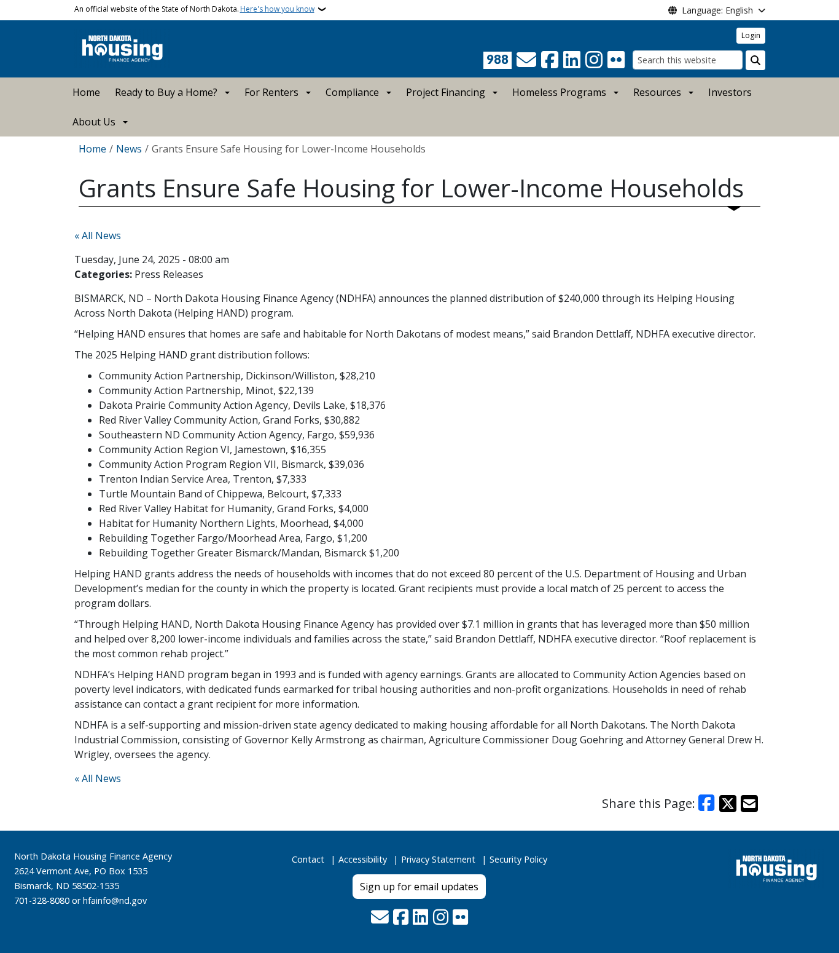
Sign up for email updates (419, 886)
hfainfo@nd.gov (115, 900)
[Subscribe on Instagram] (594, 60)
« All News (97, 235)
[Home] (122, 48)
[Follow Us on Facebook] (549, 60)
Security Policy (518, 859)
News (129, 149)
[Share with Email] (749, 803)
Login (750, 35)
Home (86, 92)
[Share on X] (728, 803)
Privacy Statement (438, 859)
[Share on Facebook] (707, 803)
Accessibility (362, 859)
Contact (308, 859)
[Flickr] (616, 60)
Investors (730, 92)
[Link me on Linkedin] (571, 60)
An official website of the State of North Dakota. (194, 9)
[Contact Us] (526, 60)
